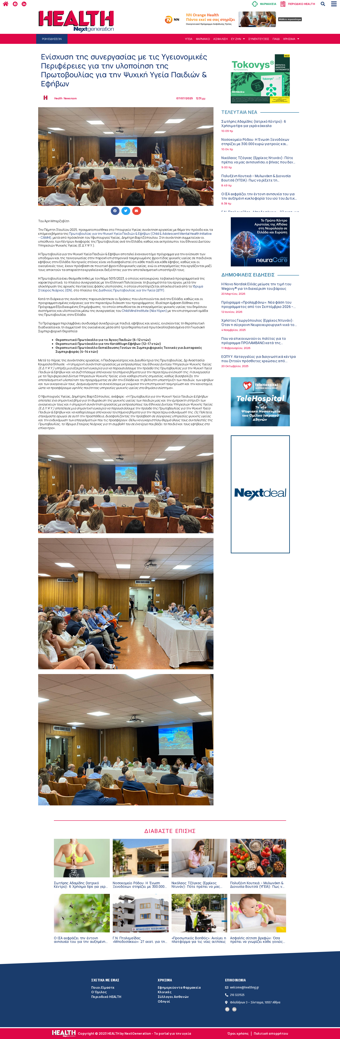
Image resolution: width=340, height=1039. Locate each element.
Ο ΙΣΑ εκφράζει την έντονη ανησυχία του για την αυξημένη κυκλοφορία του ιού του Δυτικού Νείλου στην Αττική (260, 198)
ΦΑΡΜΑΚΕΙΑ (268, 4)
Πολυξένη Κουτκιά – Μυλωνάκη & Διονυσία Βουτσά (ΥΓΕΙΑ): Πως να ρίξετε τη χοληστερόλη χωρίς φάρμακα (256, 180)
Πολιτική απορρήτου (271, 1033)
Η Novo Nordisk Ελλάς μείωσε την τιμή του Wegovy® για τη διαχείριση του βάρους (256, 286)
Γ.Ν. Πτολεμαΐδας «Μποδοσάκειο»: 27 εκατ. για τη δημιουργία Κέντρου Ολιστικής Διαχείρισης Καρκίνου (139, 943)
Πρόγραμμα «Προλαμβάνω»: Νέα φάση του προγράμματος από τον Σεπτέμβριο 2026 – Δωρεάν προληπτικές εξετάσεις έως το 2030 (258, 306)
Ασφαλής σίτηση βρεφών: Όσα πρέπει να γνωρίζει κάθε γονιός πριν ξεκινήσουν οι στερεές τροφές (256, 943)
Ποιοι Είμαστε (103, 987)
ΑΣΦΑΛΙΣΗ (220, 39)
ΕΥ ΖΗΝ (236, 39)
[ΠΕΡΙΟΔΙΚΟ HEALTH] (283, 4)
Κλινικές (164, 992)
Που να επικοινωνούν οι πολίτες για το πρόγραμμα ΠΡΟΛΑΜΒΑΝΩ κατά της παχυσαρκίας (253, 342)
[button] (323, 4)
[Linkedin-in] (24, 4)
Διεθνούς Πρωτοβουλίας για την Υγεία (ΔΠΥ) (131, 290)
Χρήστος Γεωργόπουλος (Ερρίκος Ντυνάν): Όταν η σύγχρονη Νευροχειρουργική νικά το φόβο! (257, 324)
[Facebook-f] (15, 4)
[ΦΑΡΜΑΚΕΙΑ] (255, 4)
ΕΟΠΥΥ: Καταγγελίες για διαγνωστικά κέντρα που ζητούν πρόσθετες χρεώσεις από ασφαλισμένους (258, 361)
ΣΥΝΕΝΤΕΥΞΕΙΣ (258, 39)
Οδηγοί (164, 1001)
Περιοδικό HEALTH (106, 997)
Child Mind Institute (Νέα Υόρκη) (144, 311)
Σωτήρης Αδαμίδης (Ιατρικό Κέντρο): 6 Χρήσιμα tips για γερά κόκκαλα (253, 123)
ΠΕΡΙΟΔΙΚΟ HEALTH (301, 4)
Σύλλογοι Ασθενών (173, 997)
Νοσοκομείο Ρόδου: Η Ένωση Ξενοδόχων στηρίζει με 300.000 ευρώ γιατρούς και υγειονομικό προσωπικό (255, 143)
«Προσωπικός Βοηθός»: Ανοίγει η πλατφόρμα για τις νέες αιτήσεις (199, 940)
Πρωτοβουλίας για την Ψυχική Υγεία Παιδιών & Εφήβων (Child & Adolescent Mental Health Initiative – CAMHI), (125, 235)
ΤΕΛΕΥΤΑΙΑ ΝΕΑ (239, 112)
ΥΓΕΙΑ (188, 39)
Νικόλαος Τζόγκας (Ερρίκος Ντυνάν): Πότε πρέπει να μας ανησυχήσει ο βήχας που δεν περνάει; (257, 162)
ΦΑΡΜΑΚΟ (203, 39)
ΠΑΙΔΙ (276, 39)
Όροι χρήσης (238, 1033)
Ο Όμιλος (99, 992)
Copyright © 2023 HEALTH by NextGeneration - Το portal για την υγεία (134, 1033)
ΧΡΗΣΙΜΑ (289, 39)
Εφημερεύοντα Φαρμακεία (179, 987)
